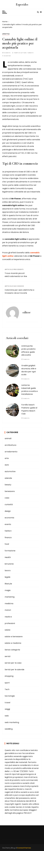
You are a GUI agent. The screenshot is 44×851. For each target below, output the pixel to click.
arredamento (11, 451)
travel (7, 702)
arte (7, 458)
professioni (10, 623)
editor (8, 55)
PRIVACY (28, 813)
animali (8, 438)
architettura (10, 445)
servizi (7, 656)
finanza (8, 537)
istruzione (9, 564)
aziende (8, 478)
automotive (10, 471)
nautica (8, 616)
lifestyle (6, 34)
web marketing (12, 722)
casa (7, 497)
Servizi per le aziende (14, 669)
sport (7, 682)
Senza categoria (12, 649)
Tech (7, 689)
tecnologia (10, 696)
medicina (9, 603)
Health (8, 557)
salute (7, 630)
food (7, 544)
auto (7, 464)
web (7, 715)
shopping (9, 676)
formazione (10, 550)
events (8, 524)
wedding (9, 729)
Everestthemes (24, 848)
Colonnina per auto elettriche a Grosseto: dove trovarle (19, 291)
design (8, 511)
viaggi (7, 709)
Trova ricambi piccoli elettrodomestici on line (16, 275)
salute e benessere (14, 636)
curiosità (9, 504)
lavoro (8, 570)
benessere (10, 491)
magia (8, 590)
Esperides (22, 4)
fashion (8, 530)
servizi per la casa (13, 663)
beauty (8, 484)
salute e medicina (13, 643)
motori (8, 610)
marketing (9, 597)
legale (7, 577)
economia (9, 517)
